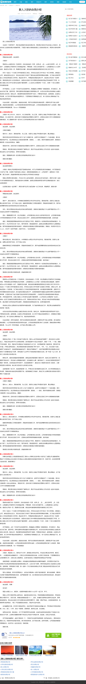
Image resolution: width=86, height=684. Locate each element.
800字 (83, 77)
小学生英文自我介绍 (7, 669)
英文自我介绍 (35, 664)
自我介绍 (18, 5)
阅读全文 (35, 13)
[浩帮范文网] (5, 2)
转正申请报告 (72, 42)
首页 (15, 2)
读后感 (83, 74)
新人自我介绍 (5, 667)
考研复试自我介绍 (10, 678)
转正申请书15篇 (73, 29)
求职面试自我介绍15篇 (7, 672)
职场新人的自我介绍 (54, 678)
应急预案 (71, 81)
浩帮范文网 (41, 682)
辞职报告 (71, 74)
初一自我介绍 (35, 669)
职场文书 (11, 5)
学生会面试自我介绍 (37, 662)
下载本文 (40, 13)
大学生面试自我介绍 (7, 664)
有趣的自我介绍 (35, 667)
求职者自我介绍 (5, 662)
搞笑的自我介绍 (5, 674)
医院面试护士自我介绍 (37, 674)
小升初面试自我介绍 (37, 672)
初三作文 (71, 77)
